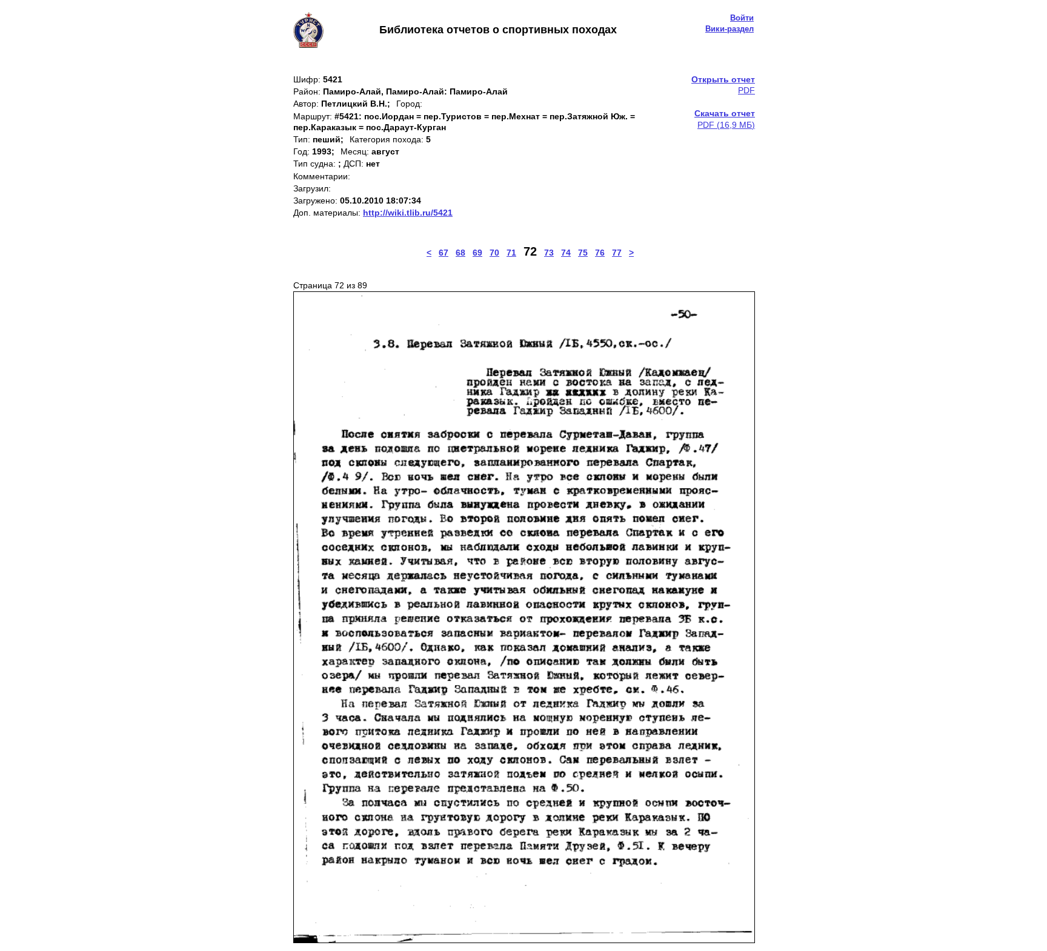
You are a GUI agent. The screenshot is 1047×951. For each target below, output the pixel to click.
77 (617, 252)
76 (600, 252)
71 (511, 252)
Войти (742, 17)
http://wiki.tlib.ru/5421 (408, 212)
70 (494, 252)
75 (583, 252)
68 (460, 252)
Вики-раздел (729, 28)
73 (549, 252)
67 (443, 252)
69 (477, 252)
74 (566, 252)
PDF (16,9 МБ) (724, 118)
